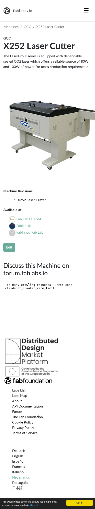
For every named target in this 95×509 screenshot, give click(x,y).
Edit (9, 247)
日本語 (17, 488)
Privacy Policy (23, 427)
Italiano (18, 472)
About (17, 401)
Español (18, 461)
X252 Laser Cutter (50, 27)
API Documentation (27, 406)
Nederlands (21, 477)
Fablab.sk (23, 226)
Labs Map (19, 396)
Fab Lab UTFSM (28, 219)
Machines (11, 27)
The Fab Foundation (27, 417)
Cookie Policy (22, 422)
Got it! (79, 502)
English (17, 456)
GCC (27, 27)
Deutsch (18, 451)
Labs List (19, 390)
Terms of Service (25, 433)
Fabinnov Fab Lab (29, 232)
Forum (17, 412)
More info (34, 505)
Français (18, 467)
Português (20, 483)
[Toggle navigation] (86, 10)
